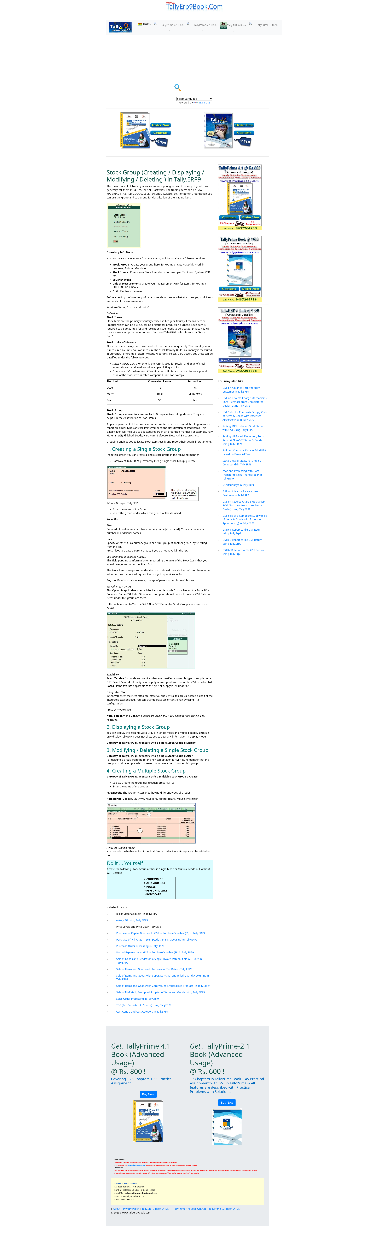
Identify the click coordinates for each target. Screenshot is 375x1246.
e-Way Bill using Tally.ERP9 (132, 920)
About (116, 1208)
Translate (204, 102)
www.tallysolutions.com (136, 1165)
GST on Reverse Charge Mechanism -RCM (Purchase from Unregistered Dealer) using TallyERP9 (245, 401)
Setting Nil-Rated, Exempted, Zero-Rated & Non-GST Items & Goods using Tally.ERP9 (243, 440)
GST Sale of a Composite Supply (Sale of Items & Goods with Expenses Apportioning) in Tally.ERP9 (245, 415)
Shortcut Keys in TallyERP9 (238, 485)
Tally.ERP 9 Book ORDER (156, 1208)
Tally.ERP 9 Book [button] (236, 25)
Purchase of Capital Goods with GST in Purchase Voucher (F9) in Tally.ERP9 (160, 933)
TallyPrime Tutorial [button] (267, 25)
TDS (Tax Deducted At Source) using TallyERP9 (143, 1005)
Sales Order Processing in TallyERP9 (137, 998)
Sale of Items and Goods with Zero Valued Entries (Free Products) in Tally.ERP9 (163, 986)
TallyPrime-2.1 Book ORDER (225, 1208)
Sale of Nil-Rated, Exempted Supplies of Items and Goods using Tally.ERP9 (160, 992)
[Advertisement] (194, 57)
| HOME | (143, 25)
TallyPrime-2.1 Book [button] (205, 25)
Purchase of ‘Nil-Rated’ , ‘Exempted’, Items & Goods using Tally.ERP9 (156, 939)
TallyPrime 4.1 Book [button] (172, 25)
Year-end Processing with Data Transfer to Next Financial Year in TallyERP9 (242, 474)
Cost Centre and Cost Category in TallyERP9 (142, 1011)
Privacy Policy (131, 1208)
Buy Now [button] (148, 1094)
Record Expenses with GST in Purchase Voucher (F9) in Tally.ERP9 (155, 952)
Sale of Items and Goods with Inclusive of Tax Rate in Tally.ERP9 (154, 969)
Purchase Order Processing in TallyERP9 (140, 946)
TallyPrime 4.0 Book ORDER (189, 1208)
